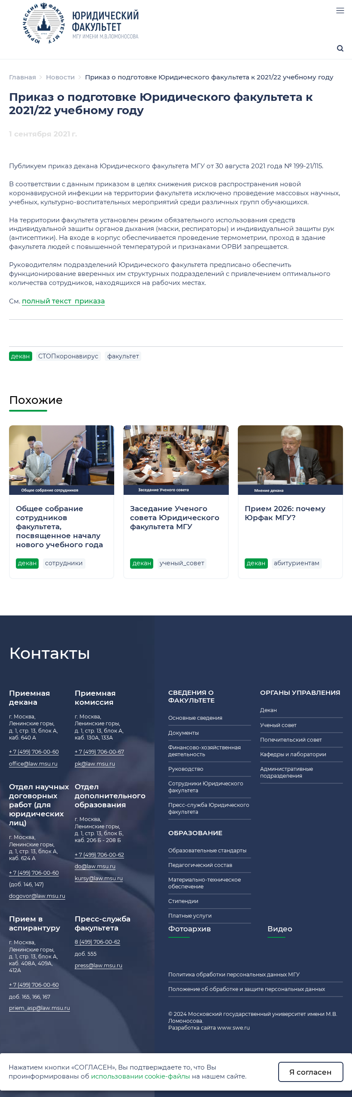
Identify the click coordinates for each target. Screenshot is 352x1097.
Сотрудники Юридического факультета (205, 787)
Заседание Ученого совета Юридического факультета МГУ (174, 517)
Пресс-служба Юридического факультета (208, 808)
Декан (268, 710)
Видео (279, 928)
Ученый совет (278, 725)
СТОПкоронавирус (68, 356)
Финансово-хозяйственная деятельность (204, 751)
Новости (60, 77)
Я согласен (310, 1071)
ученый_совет (182, 563)
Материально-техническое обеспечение (204, 883)
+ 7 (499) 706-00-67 (99, 752)
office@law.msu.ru (33, 764)
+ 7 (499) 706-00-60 (34, 752)
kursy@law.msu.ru (99, 879)
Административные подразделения (286, 772)
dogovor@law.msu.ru (37, 896)
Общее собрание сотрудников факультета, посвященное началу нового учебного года (59, 526)
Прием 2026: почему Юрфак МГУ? (285, 513)
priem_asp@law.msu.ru (39, 1008)
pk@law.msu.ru (95, 764)
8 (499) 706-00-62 (97, 942)
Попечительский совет (291, 740)
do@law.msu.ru (95, 867)
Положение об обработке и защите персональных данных (246, 989)
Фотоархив (189, 928)
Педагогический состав (200, 865)
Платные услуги (190, 916)
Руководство (185, 769)
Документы (183, 733)
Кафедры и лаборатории (293, 755)
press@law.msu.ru (98, 966)
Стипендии (183, 901)
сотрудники (64, 563)
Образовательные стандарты (207, 851)
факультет (123, 356)
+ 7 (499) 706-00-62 (99, 855)
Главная (22, 77)
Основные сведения (195, 718)
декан (20, 356)
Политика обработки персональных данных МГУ (234, 975)
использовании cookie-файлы (140, 1076)
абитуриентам (296, 563)
